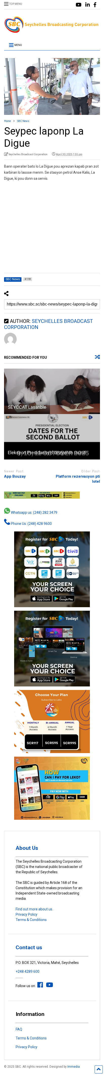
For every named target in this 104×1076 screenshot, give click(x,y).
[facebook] (95, 5)
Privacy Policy (26, 914)
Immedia (73, 1066)
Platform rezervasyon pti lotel (78, 479)
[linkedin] (87, 5)
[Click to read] (52, 391)
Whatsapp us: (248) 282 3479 (33, 512)
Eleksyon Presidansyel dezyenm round (47, 452)
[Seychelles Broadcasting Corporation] (52, 31)
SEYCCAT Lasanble (27, 407)
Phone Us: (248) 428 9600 (31, 524)
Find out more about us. (34, 909)
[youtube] (79, 5)
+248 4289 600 (27, 971)
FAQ (19, 1029)
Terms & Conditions (31, 920)
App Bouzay (15, 476)
